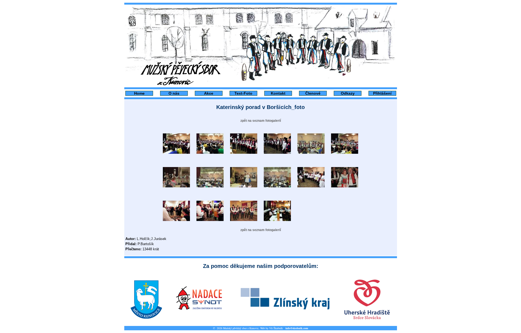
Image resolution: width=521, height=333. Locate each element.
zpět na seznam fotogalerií (260, 121)
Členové (312, 93)
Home (139, 93)
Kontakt (278, 93)
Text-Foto (243, 93)
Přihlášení (382, 93)
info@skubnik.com (296, 328)
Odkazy (348, 93)
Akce (208, 93)
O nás (174, 93)
